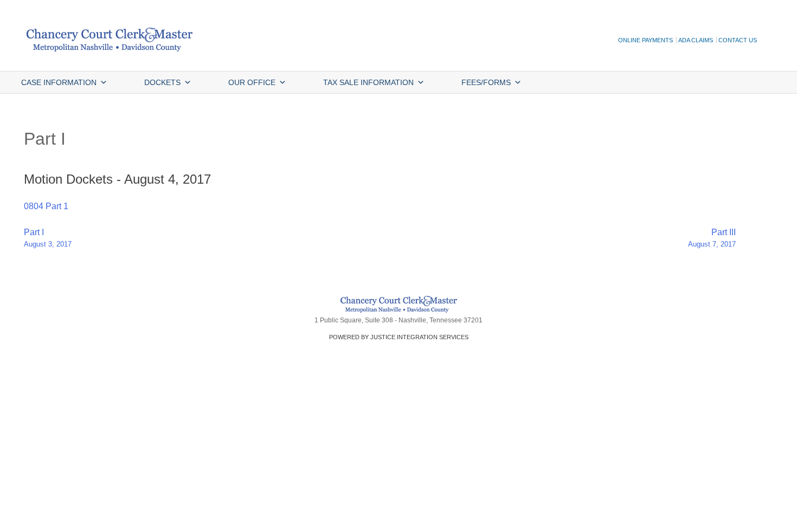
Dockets (162, 82)
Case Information (59, 82)
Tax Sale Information (368, 82)
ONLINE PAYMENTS (645, 40)
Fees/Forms (486, 82)
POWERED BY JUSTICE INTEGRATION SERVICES (398, 337)
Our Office (251, 82)
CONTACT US (737, 40)
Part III (711, 238)
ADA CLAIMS (695, 40)
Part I (48, 238)
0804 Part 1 (46, 206)
